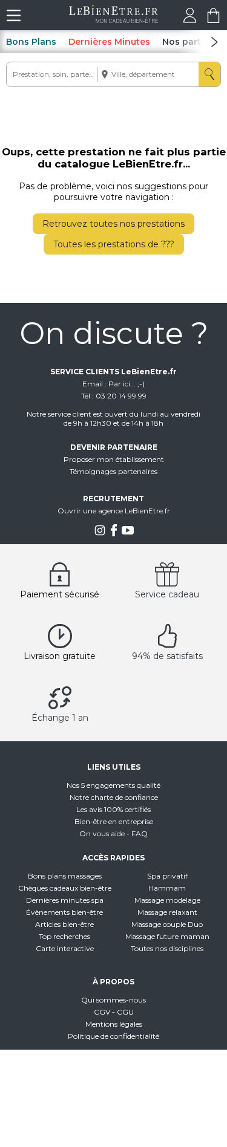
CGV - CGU (114, 1011)
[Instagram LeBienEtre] (100, 533)
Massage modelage (167, 900)
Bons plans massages (65, 875)
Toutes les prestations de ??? (113, 244)
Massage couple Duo (167, 924)
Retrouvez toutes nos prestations (113, 223)
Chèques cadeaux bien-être (64, 887)
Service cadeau (167, 594)
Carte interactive (65, 948)
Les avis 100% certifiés (113, 809)
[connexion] (189, 20)
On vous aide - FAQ (113, 833)
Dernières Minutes (109, 41)
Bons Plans (31, 41)
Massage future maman (167, 936)
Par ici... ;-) (126, 383)
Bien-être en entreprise (113, 821)
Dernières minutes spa (65, 900)
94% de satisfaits (167, 656)
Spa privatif (167, 875)
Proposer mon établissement (114, 459)
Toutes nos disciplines (167, 948)
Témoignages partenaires (113, 471)
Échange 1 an (59, 717)
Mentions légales (113, 1023)
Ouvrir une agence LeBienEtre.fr (114, 510)
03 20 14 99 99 (121, 395)
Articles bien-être (64, 924)
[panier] (213, 20)
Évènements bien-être (64, 912)
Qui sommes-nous (113, 999)
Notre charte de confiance (114, 797)
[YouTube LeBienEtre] (128, 533)
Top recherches (64, 936)
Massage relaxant (167, 912)
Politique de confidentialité (113, 1036)
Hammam (167, 887)
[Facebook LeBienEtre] (114, 533)
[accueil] (113, 20)
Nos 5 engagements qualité (113, 785)
